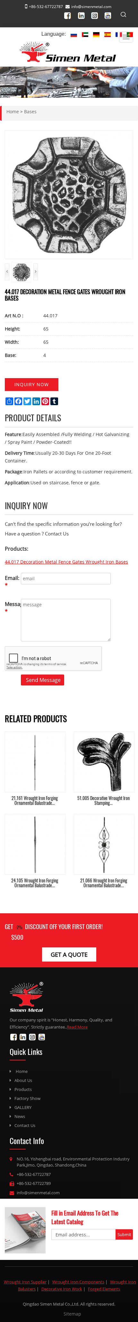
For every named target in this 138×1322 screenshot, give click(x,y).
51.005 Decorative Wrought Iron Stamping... (103, 800)
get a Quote (69, 954)
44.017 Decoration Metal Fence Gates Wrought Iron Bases (66, 562)
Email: (11, 581)
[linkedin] (83, 14)
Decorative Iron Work (61, 1289)
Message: (11, 607)
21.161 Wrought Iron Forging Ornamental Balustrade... (35, 800)
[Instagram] (96, 14)
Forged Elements (104, 1289)
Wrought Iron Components (78, 1282)
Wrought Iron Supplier (25, 1282)
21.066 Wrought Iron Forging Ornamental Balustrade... (103, 883)
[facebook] (70, 14)
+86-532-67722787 (34, 1174)
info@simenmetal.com (91, 6)
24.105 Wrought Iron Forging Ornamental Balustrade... (34, 883)
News (19, 1116)
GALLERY (22, 1107)
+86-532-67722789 (34, 1183)
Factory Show (27, 1098)
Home (22, 1071)
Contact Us (24, 1125)
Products (23, 1089)
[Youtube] (109, 14)
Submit (124, 1234)
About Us (23, 1080)
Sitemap (72, 1314)
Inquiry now (31, 384)
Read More (77, 1027)
